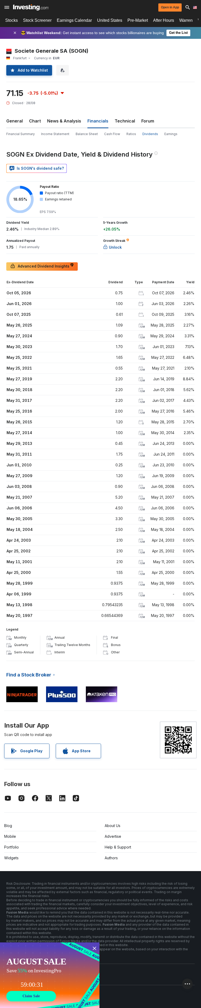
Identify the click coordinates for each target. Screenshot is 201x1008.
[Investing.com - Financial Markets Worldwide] (30, 7)
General (14, 121)
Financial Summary (20, 134)
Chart (35, 121)
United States (109, 20)
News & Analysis (64, 121)
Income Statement (55, 134)
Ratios (131, 134)
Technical (125, 121)
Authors (111, 858)
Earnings (170, 134)
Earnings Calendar (74, 20)
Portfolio (11, 847)
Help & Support (118, 847)
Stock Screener (37, 20)
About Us (112, 825)
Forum (147, 121)
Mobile (10, 836)
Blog (8, 825)
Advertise (113, 836)
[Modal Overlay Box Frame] (49, 975)
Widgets (11, 858)
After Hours (163, 20)
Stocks (11, 20)
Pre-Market (137, 20)
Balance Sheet (87, 134)
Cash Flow (112, 134)
